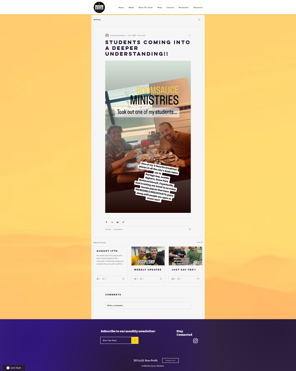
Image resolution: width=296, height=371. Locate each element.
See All (199, 242)
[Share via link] (123, 222)
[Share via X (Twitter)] (112, 222)
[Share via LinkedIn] (118, 222)
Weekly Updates (148, 269)
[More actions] (189, 35)
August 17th (107, 250)
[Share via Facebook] (106, 222)
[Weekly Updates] (148, 256)
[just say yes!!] (185, 256)
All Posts (97, 20)
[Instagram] (195, 341)
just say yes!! (184, 269)
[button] (199, 19)
